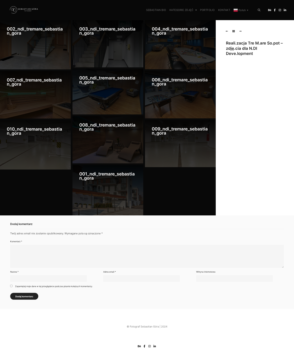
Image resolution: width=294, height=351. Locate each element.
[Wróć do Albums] (233, 31)
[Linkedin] (285, 10)
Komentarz (16, 241)
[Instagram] (280, 10)
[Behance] (269, 10)
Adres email (109, 271)
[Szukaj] (259, 10)
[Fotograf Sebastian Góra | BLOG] (24, 10)
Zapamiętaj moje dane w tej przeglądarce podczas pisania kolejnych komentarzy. (54, 286)
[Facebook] (275, 10)
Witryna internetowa (205, 271)
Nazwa (14, 271)
